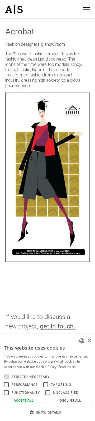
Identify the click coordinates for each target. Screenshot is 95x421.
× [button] (89, 341)
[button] (47, 412)
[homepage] (14, 9)
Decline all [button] (70, 400)
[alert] (47, 377)
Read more (66, 366)
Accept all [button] (24, 400)
